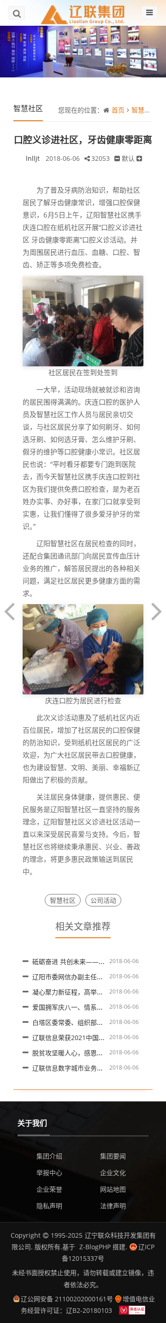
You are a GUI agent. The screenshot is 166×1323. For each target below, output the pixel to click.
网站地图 (113, 1189)
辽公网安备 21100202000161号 (67, 1298)
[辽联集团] (83, 12)
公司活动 (103, 900)
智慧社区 (144, 110)
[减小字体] (117, 158)
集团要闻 (113, 1156)
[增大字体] (139, 158)
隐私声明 (49, 1205)
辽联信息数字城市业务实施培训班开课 (87, 1068)
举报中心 (49, 1172)
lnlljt (33, 158)
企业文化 (113, 1172)
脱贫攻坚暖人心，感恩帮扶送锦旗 (80, 1052)
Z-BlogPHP (95, 1246)
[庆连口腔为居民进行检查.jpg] (83, 648)
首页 (118, 110)
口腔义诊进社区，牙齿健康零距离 (83, 140)
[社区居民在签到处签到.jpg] (83, 320)
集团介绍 (49, 1156)
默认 (128, 158)
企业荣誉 (49, 1189)
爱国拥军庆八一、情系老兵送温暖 (80, 1007)
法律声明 (113, 1205)
